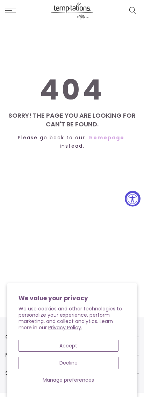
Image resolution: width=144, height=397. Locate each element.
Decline (68, 362)
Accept (68, 345)
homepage (106, 137)
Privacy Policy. (65, 327)
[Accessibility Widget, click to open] (133, 198)
